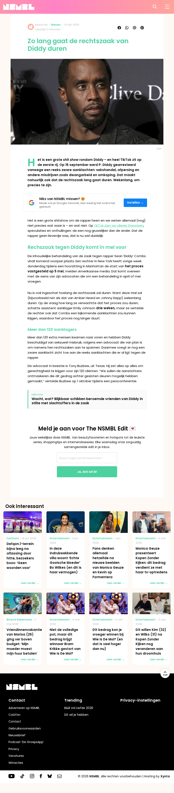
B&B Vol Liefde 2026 (78, 708)
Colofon (14, 715)
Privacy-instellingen (140, 700)
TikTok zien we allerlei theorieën (118, 225)
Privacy (13, 749)
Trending (73, 700)
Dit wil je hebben (76, 715)
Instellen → (135, 203)
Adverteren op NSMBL (24, 708)
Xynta (165, 776)
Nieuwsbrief (16, 735)
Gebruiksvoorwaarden (24, 728)
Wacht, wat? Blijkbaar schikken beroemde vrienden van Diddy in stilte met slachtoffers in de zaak (87, 401)
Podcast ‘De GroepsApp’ (26, 742)
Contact (14, 721)
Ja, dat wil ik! (87, 472)
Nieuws (55, 24)
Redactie (41, 24)
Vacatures (16, 756)
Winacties (15, 763)
